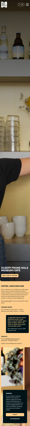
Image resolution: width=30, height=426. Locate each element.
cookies (13, 404)
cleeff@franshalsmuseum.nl (12, 339)
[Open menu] (27, 4)
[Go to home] (4, 4)
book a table (8, 301)
